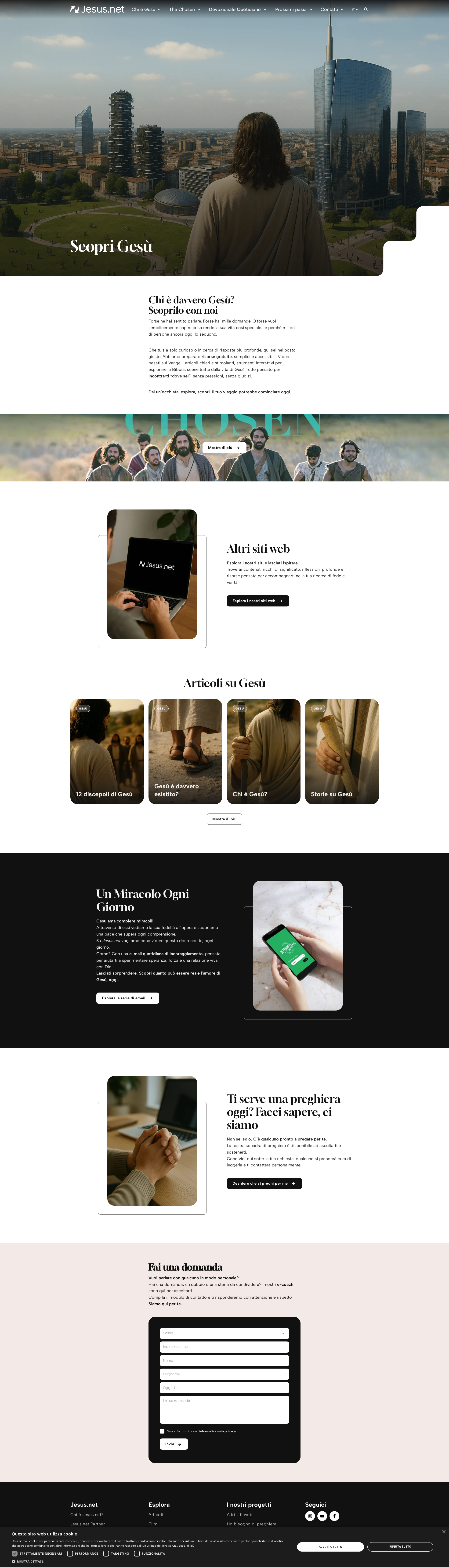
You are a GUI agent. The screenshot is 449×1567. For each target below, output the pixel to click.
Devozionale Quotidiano (235, 9)
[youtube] (322, 1516)
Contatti (329, 9)
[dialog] (224, 1547)
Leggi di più (187, 1546)
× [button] (443, 1532)
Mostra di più (224, 819)
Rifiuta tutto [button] (400, 1547)
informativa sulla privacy (217, 1431)
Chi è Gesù (143, 9)
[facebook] (334, 1516)
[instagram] (310, 1516)
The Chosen (182, 9)
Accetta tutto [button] (330, 1547)
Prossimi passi (290, 9)
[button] (149, 1561)
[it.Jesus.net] (97, 9)
